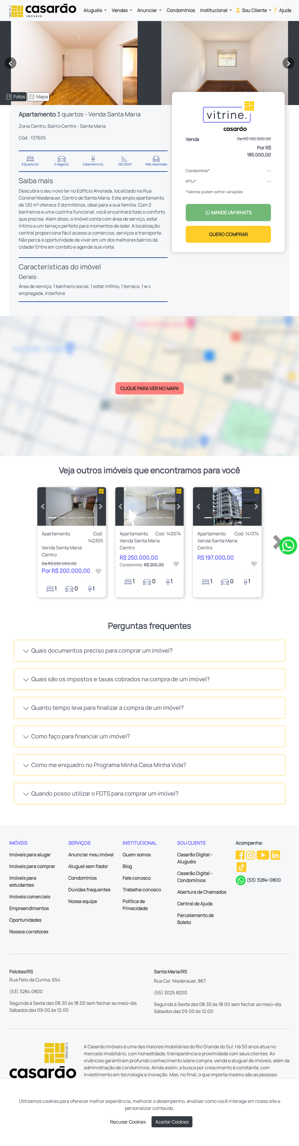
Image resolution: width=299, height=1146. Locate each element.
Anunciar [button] (147, 10)
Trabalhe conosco (142, 889)
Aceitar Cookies (172, 1122)
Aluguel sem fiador (88, 866)
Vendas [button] (120, 10)
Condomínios (181, 10)
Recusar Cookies (128, 1122)
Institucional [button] (214, 10)
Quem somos (137, 854)
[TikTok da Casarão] (241, 867)
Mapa (42, 96)
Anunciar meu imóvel (91, 854)
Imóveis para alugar (30, 854)
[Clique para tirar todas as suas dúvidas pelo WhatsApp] (288, 545)
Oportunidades (25, 920)
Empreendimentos (29, 908)
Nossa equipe (82, 901)
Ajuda (284, 10)
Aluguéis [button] (93, 10)
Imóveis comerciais (29, 896)
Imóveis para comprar (32, 866)
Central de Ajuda (195, 903)
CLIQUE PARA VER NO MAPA (149, 388)
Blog (127, 866)
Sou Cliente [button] (254, 10)
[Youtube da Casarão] (263, 854)
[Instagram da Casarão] (251, 854)
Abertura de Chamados (201, 892)
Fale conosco (137, 878)
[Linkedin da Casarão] (275, 854)
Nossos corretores (28, 931)
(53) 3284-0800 (264, 880)
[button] (42, 506)
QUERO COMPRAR (228, 234)
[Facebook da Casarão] (241, 854)
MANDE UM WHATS (231, 212)
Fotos (19, 96)
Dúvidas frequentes (89, 889)
